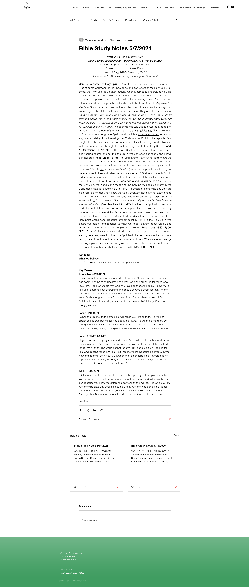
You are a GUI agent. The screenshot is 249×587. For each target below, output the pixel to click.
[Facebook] (228, 7)
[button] (163, 7)
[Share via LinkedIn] (94, 410)
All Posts (74, 20)
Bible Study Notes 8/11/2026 (148, 445)
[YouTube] (233, 7)
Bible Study (91, 20)
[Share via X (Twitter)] (87, 410)
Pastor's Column (111, 20)
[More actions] (169, 40)
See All (177, 435)
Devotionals (131, 20)
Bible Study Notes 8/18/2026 (91, 445)
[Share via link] (101, 410)
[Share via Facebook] (80, 410)
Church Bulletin (151, 20)
